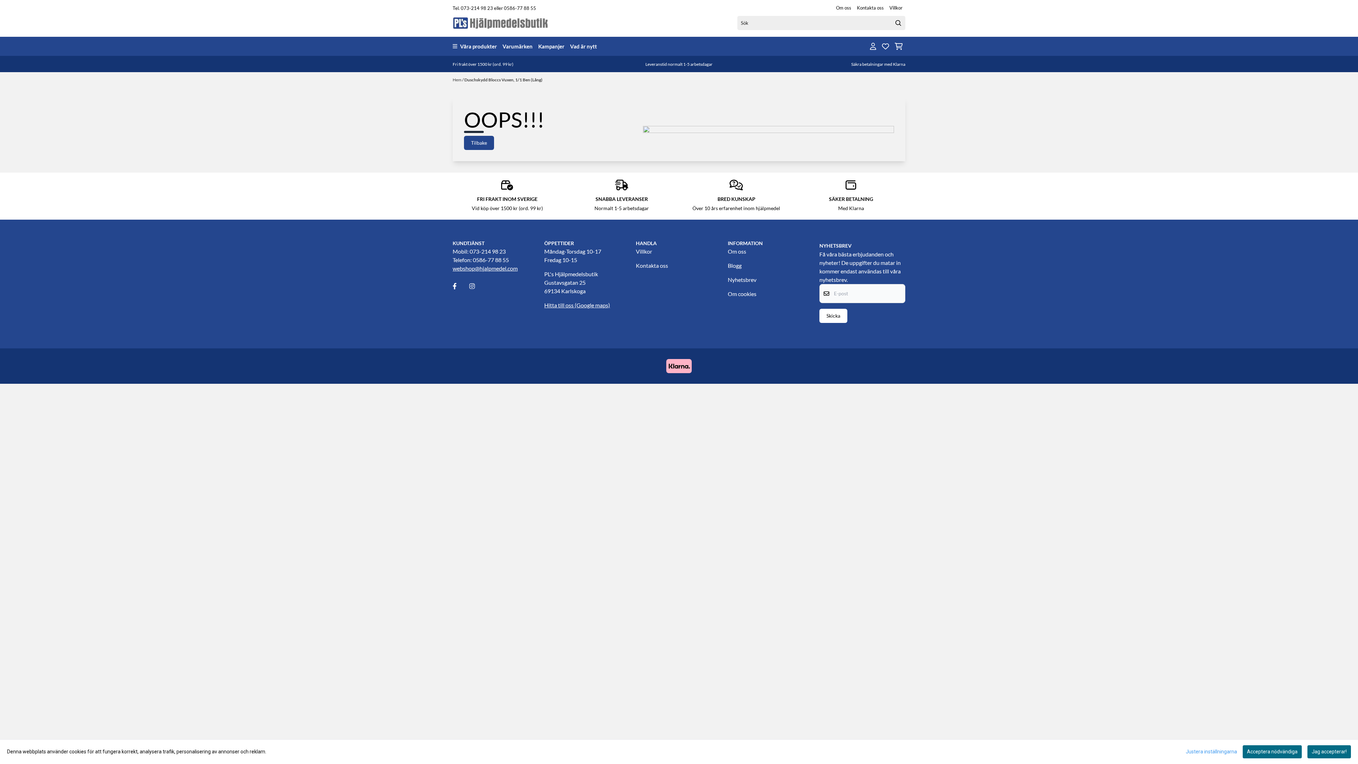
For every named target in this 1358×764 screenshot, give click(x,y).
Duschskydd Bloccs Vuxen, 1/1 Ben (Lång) (503, 79)
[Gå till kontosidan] (873, 46)
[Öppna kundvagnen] (899, 46)
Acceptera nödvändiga (1272, 751)
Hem (457, 79)
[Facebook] (460, 286)
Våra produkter (478, 46)
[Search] (898, 23)
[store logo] (501, 23)
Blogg (735, 265)
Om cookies (742, 293)
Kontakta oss (870, 8)
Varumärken (518, 46)
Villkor (896, 8)
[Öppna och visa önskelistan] (885, 46)
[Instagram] (477, 286)
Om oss (843, 8)
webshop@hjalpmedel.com (485, 268)
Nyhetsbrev (742, 279)
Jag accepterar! (1329, 751)
